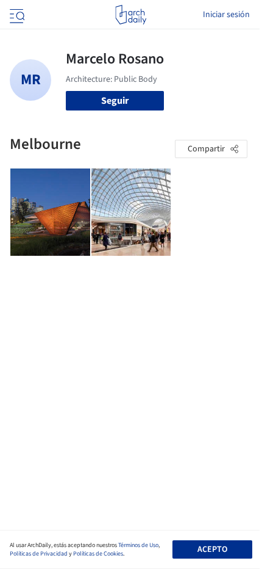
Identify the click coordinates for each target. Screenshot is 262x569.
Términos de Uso (138, 545)
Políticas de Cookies (98, 553)
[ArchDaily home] (130, 14)
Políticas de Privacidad (39, 553)
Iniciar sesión (226, 14)
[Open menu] (15, 14)
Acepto (212, 549)
